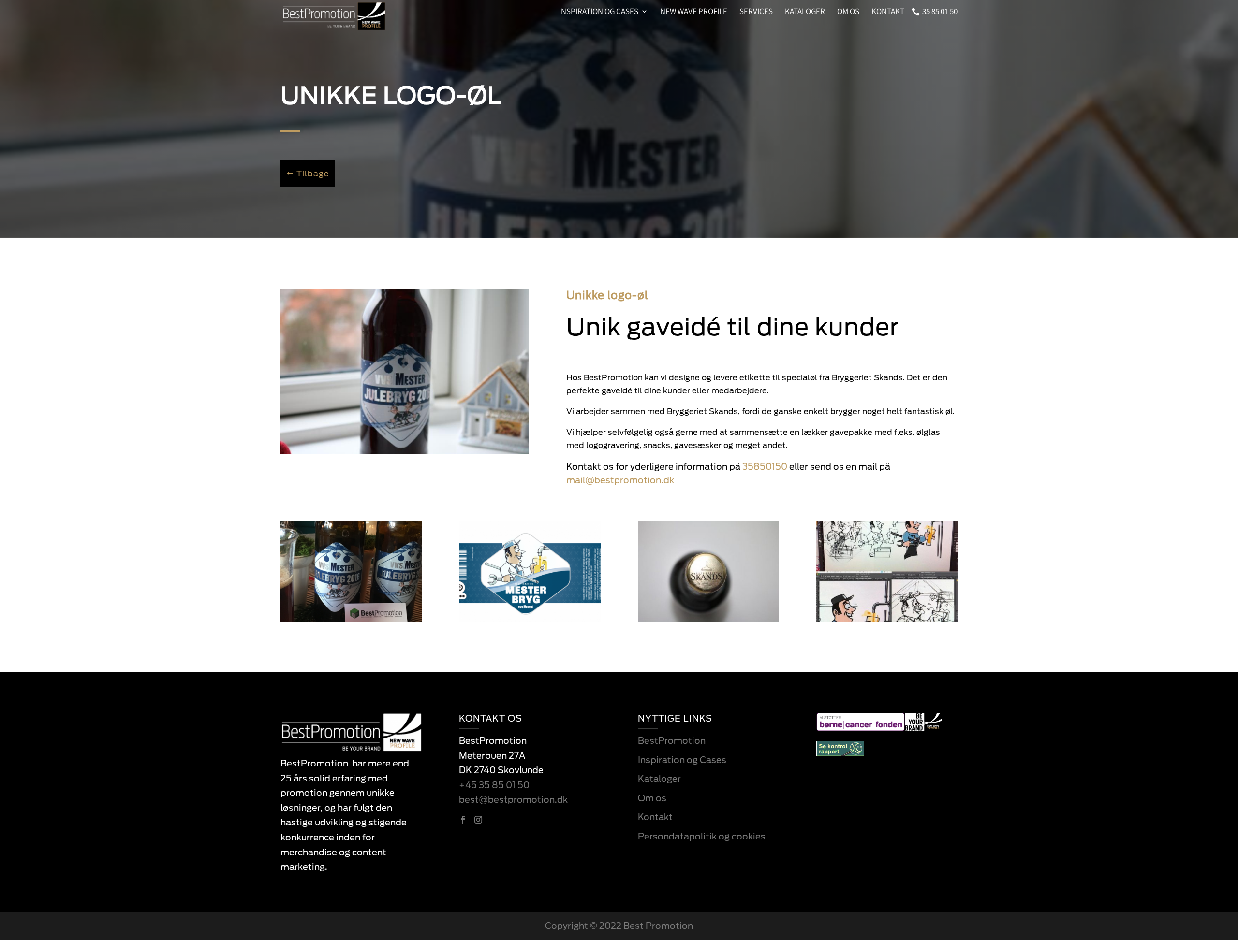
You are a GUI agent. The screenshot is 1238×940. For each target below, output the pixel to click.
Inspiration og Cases (682, 760)
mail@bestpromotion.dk (620, 480)
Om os (848, 12)
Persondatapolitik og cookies (702, 836)
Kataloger (805, 12)
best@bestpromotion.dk (513, 800)
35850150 (764, 467)
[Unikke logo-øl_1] (351, 618)
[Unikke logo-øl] (404, 451)
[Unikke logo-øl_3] (887, 618)
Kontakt (887, 12)
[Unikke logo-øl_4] (708, 618)
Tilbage (312, 173)
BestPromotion (672, 741)
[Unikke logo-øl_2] (529, 618)
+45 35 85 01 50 (494, 785)
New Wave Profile (693, 12)
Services (756, 12)
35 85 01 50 (940, 12)
